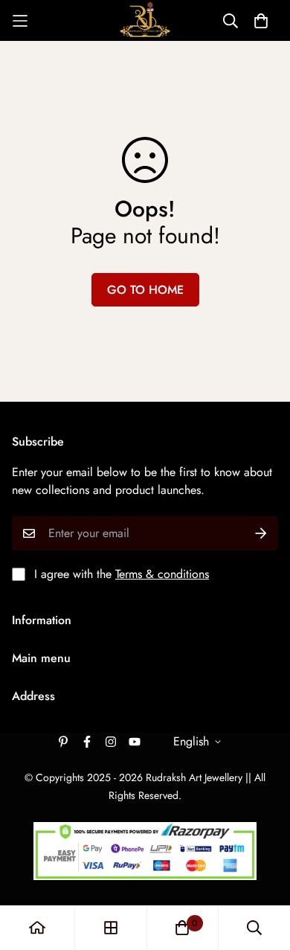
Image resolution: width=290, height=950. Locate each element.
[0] (182, 927)
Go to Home (145, 289)
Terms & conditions (162, 573)
